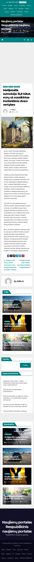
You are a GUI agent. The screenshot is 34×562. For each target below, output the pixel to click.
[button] (24, 40)
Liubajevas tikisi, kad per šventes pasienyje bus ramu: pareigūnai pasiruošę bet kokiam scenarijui (10, 265)
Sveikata (6, 11)
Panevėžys (22, 5)
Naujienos (11, 8)
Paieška (6, 359)
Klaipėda (10, 5)
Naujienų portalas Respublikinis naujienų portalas (15, 25)
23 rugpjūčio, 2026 (12, 462)
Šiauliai (28, 5)
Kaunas (4, 5)
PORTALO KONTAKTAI (16, 15)
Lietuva (16, 5)
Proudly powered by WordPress (10, 543)
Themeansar (17, 545)
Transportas (20, 11)
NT (16, 8)
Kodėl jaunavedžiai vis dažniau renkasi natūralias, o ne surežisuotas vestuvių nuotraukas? (15, 398)
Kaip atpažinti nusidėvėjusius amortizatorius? (12, 306)
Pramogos (21, 8)
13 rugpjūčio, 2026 (12, 501)
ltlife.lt (14, 110)
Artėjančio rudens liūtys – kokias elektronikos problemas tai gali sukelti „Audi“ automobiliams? (15, 383)
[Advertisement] (17, 60)
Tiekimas (13, 11)
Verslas (26, 11)
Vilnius (5, 8)
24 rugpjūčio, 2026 (12, 442)
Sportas (27, 8)
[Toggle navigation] (31, 39)
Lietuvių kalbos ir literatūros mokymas (15, 411)
